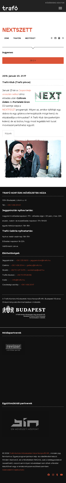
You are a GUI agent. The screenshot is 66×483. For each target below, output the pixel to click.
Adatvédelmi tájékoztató (13, 470)
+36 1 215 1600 (22, 260)
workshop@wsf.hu (35, 270)
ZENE (6, 38)
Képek (8, 133)
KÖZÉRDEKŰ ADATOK (54, 3)
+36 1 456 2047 (27, 284)
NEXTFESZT (30, 38)
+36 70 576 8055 (24, 275)
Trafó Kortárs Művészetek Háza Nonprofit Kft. (30, 453)
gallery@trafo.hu (34, 265)
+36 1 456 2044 (18, 265)
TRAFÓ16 (17, 38)
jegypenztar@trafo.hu (40, 260)
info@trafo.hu (18, 280)
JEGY (33, 60)
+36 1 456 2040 (14, 205)
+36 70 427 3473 (18, 270)
